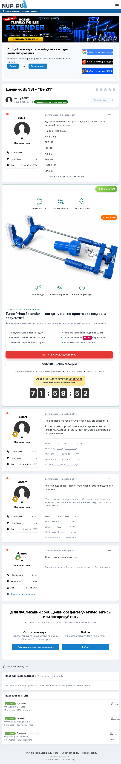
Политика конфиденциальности (41, 752)
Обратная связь (70, 752)
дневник (21, 718)
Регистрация (37, 66)
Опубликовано (61, 115)
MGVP (87, 337)
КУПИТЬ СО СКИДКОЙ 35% (59, 354)
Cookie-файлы (89, 752)
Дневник (21, 703)
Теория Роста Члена (78, 485)
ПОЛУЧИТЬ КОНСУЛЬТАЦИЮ (59, 364)
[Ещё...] (109, 115)
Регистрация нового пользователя (36, 647)
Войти (13, 66)
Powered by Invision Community (60, 759)
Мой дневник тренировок (24, 594)
